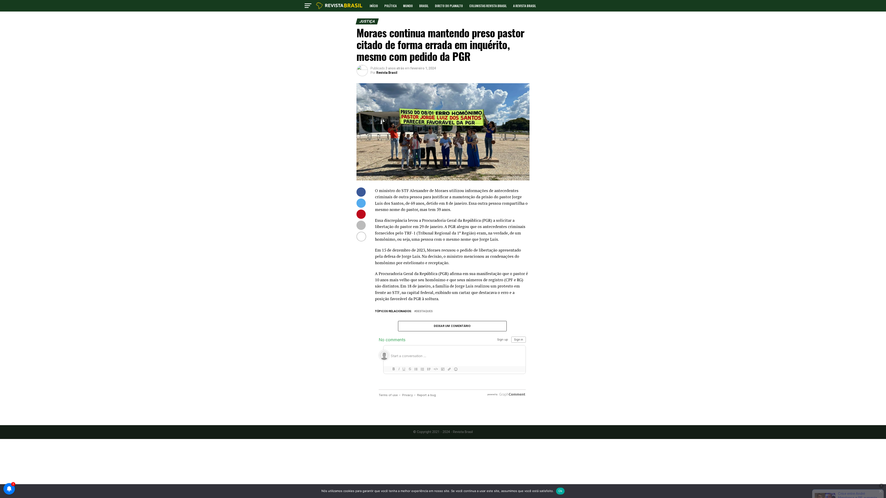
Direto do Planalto (449, 5)
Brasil (423, 5)
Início (374, 5)
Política (390, 5)
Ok (560, 491)
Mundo (408, 5)
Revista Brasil (386, 72)
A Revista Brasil (524, 5)
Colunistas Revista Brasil (488, 5)
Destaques (424, 311)
